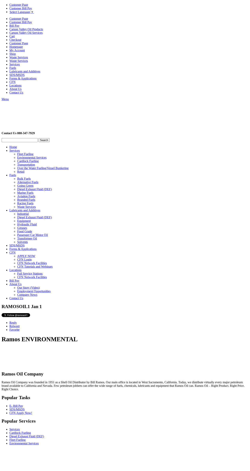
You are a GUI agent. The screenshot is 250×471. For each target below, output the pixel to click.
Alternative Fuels (27, 182)
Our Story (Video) (28, 287)
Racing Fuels (25, 203)
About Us (15, 89)
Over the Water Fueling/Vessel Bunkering (43, 168)
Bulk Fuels (24, 178)
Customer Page (18, 4)
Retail (20, 171)
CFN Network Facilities (32, 263)
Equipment (24, 221)
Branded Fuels (26, 199)
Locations (15, 85)
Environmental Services (31, 157)
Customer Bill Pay (20, 8)
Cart (12, 36)
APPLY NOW (26, 256)
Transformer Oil (27, 238)
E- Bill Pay (16, 406)
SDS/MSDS (17, 75)
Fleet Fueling (25, 154)
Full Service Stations (30, 273)
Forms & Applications (23, 78)
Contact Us (16, 92)
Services (14, 64)
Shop (12, 53)
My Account (17, 50)
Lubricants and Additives (24, 71)
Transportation (26, 164)
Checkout (15, 39)
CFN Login (24, 259)
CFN (12, 82)
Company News (27, 294)
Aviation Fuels (26, 196)
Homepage (16, 46)
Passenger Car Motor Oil (32, 235)
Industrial (23, 213)
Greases (22, 228)
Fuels (12, 68)
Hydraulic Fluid (27, 224)
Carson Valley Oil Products (26, 29)
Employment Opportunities (34, 291)
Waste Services (18, 57)
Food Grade (24, 231)
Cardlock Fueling (28, 161)
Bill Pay (14, 25)
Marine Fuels (25, 192)
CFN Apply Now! (20, 413)
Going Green (25, 185)
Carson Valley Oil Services (26, 32)
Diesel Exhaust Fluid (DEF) (34, 189)
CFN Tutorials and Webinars (35, 266)
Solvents (22, 242)
